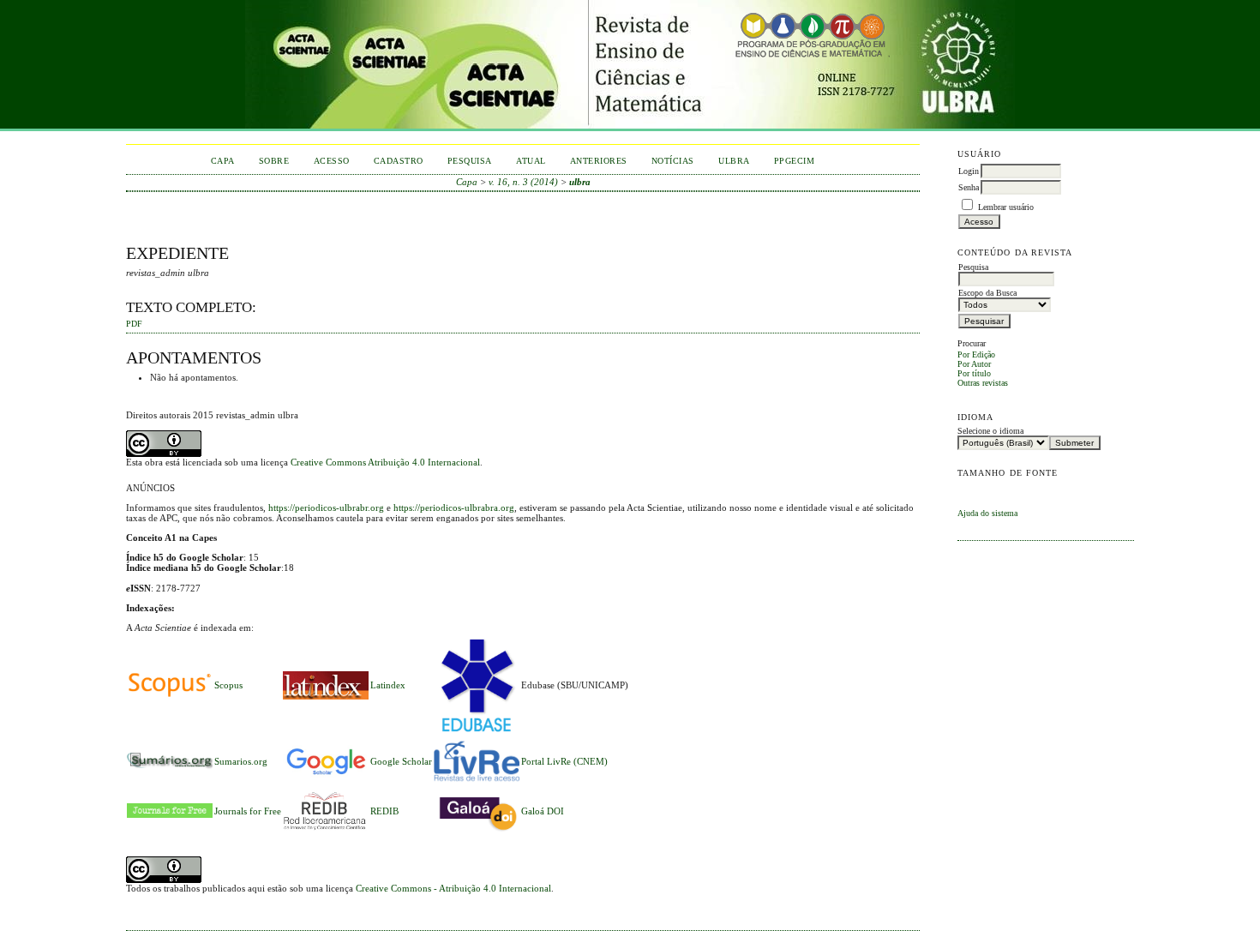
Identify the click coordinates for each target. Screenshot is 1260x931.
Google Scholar (401, 761)
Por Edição (976, 354)
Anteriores (598, 160)
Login (968, 171)
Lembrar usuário (1006, 207)
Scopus (228, 685)
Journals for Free (247, 811)
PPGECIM (794, 160)
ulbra (580, 182)
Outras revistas (982, 382)
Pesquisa (469, 160)
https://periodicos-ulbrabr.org (326, 507)
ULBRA (734, 160)
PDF (134, 324)
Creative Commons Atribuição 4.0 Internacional (385, 462)
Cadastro (398, 160)
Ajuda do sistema (987, 513)
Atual (531, 160)
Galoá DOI (542, 811)
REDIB (384, 811)
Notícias (672, 160)
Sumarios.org (240, 761)
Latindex (387, 685)
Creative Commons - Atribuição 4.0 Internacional (453, 888)
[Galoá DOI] (476, 832)
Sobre (274, 160)
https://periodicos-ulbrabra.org (453, 507)
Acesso (332, 160)
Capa (223, 160)
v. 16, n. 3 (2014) (523, 182)
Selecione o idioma (990, 430)
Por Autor (974, 364)
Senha (968, 187)
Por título (974, 373)
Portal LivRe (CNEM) (564, 761)
